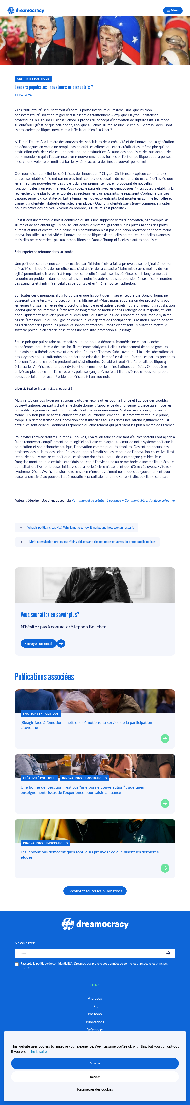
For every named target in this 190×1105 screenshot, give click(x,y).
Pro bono (95, 1013)
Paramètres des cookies (95, 1089)
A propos (95, 998)
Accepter (95, 1063)
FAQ (95, 1005)
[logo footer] (25, 10)
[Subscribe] (168, 953)
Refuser (95, 1077)
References (95, 1029)
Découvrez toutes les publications (95, 890)
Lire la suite (38, 1051)
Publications (95, 1021)
